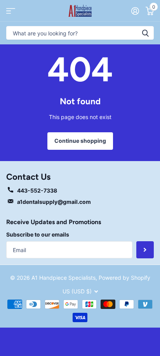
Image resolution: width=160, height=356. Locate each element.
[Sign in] (135, 11)
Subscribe (145, 250)
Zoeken (145, 33)
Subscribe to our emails (37, 234)
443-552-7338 (37, 190)
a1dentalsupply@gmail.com (54, 201)
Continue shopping (80, 140)
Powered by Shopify (124, 277)
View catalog (10, 10)
